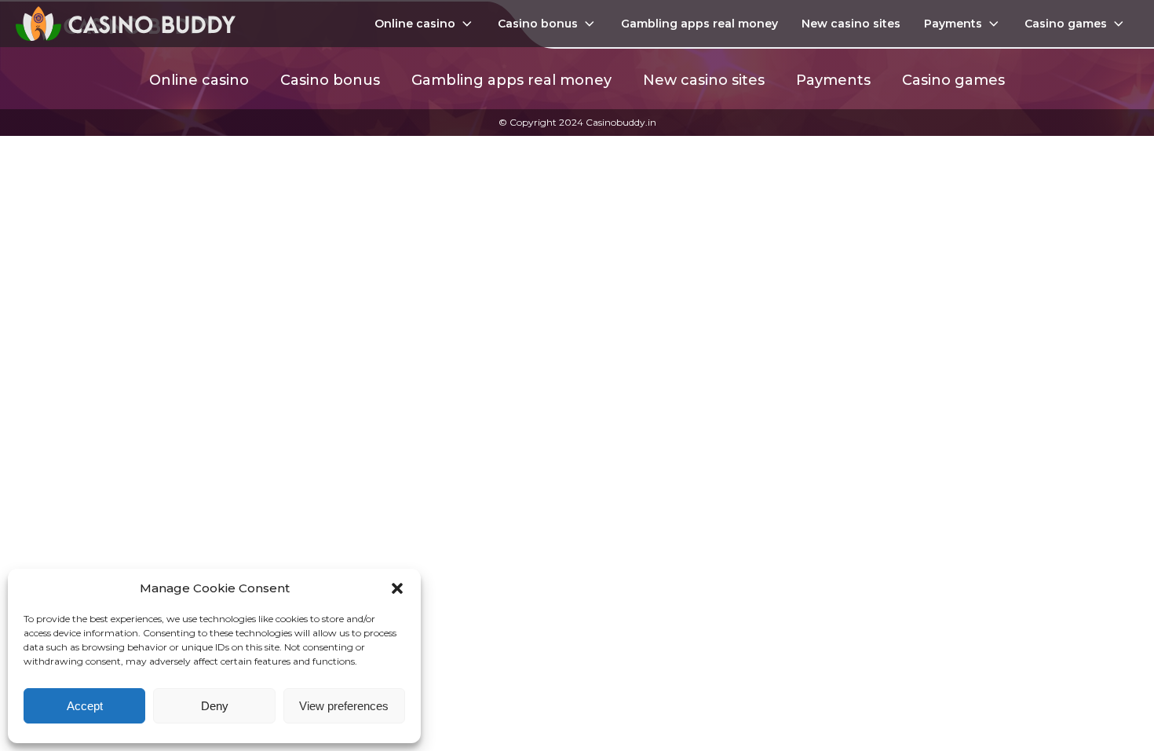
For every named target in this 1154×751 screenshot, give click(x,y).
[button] (397, 588)
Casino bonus (538, 23)
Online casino (414, 23)
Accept (85, 706)
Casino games (1065, 23)
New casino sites (851, 23)
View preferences (344, 706)
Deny (214, 706)
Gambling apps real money (699, 23)
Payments (953, 23)
